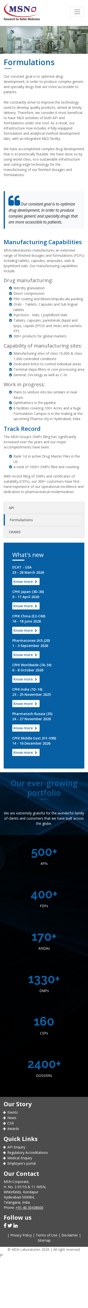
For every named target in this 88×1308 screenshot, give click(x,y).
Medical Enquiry (19, 1158)
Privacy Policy (21, 1235)
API (11, 507)
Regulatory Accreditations (27, 1152)
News (11, 1117)
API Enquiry (16, 1147)
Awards (13, 1128)
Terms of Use (46, 1235)
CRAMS (15, 532)
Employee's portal (21, 1163)
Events (12, 1112)
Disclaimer (69, 1235)
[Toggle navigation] (77, 12)
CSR (10, 1123)
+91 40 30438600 (29, 1207)
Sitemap (44, 1240)
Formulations (21, 519)
